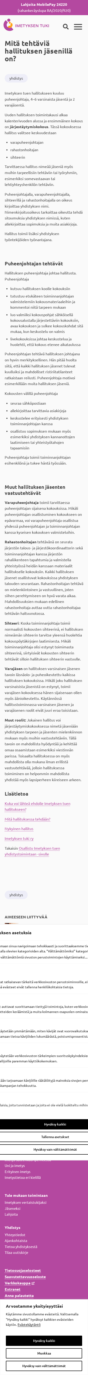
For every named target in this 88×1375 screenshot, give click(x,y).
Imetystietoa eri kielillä (23, 1178)
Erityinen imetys (18, 1172)
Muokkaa (44, 1353)
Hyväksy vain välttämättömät (44, 1366)
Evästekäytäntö (29, 1325)
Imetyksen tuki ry (19, 838)
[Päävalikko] (78, 26)
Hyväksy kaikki (44, 1341)
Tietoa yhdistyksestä (21, 1247)
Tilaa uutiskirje (16, 1253)
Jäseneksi (12, 1209)
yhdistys (16, 78)
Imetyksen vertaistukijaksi (25, 1202)
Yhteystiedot (15, 1235)
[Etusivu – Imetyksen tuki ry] (26, 23)
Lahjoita (11, 1214)
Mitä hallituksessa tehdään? (27, 819)
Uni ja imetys (15, 1166)
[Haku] (65, 26)
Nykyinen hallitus (19, 829)
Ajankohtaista (16, 1241)
